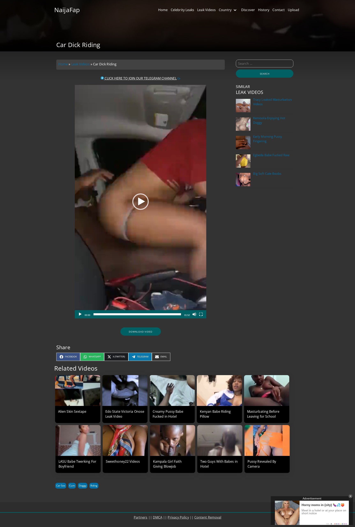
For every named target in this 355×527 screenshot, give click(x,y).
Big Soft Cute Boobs (267, 174)
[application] (140, 201)
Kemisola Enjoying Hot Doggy (269, 120)
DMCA (157, 517)
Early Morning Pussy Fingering (267, 139)
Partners (141, 517)
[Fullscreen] (201, 314)
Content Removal (207, 517)
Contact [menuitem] (278, 10)
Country (225, 10)
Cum (72, 485)
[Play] (80, 314)
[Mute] (194, 314)
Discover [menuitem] (248, 10)
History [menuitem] (264, 10)
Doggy (82, 485)
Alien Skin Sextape (72, 411)
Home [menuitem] (163, 10)
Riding (93, 485)
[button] (140, 201)
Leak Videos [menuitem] (206, 10)
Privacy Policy (178, 517)
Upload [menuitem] (293, 10)
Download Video (140, 331)
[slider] (137, 314)
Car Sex (60, 485)
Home (63, 64)
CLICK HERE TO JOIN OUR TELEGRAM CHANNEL (140, 78)
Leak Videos (80, 64)
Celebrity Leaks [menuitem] (182, 10)
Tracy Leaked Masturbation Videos (272, 102)
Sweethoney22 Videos (123, 461)
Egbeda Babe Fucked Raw (271, 155)
